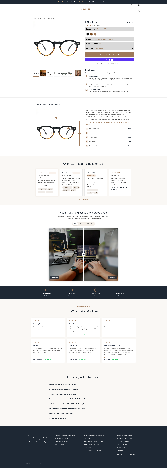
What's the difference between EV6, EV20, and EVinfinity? (66, 404)
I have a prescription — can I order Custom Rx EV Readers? (67, 399)
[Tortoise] (91, 34)
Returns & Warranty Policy (124, 438)
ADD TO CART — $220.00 (109, 54)
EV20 (81, 224)
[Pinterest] (131, 454)
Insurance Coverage (89, 453)
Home (34, 18)
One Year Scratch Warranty (124, 435)
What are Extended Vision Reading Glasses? (62, 384)
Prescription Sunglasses (61, 441)
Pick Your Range (88, 438)
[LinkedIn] (127, 454)
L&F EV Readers (42, 18)
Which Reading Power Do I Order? (93, 441)
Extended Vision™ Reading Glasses (65, 435)
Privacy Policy (121, 447)
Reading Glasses (59, 444)
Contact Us (120, 450)
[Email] (118, 454)
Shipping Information (123, 441)
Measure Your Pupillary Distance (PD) (94, 435)
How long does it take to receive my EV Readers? (64, 389)
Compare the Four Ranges (91, 444)
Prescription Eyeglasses (61, 438)
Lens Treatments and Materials (92, 450)
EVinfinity (90, 224)
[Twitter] (134, 454)
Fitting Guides (87, 447)
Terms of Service (122, 444)
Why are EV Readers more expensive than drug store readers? (68, 408)
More (105, 358)
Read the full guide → (84, 199)
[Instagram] (124, 454)
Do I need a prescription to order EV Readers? (63, 394)
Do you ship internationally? (57, 418)
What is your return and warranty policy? (61, 413)
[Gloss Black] (87, 34)
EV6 (75, 224)
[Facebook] (121, 454)
